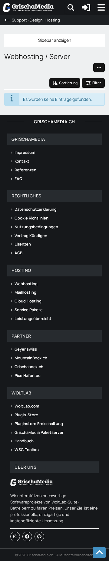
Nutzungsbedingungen (36, 226)
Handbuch (24, 441)
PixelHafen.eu (28, 375)
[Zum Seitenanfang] (99, 552)
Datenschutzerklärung (36, 209)
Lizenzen (23, 244)
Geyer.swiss (26, 349)
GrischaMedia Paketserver (39, 432)
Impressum (25, 152)
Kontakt (22, 161)
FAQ (18, 178)
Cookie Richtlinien (31, 218)
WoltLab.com (27, 406)
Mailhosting (25, 292)
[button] (99, 67)
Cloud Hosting (28, 301)
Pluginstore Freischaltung (39, 423)
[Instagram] (15, 536)
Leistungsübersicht (33, 318)
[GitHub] (39, 536)
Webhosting (26, 283)
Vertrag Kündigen (31, 235)
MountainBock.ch (31, 358)
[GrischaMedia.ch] (28, 8)
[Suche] (71, 8)
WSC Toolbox (27, 449)
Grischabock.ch (29, 366)
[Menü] (101, 8)
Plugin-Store (26, 414)
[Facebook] (27, 536)
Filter (96, 82)
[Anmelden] (86, 8)
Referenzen (25, 170)
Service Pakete (29, 309)
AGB (18, 253)
